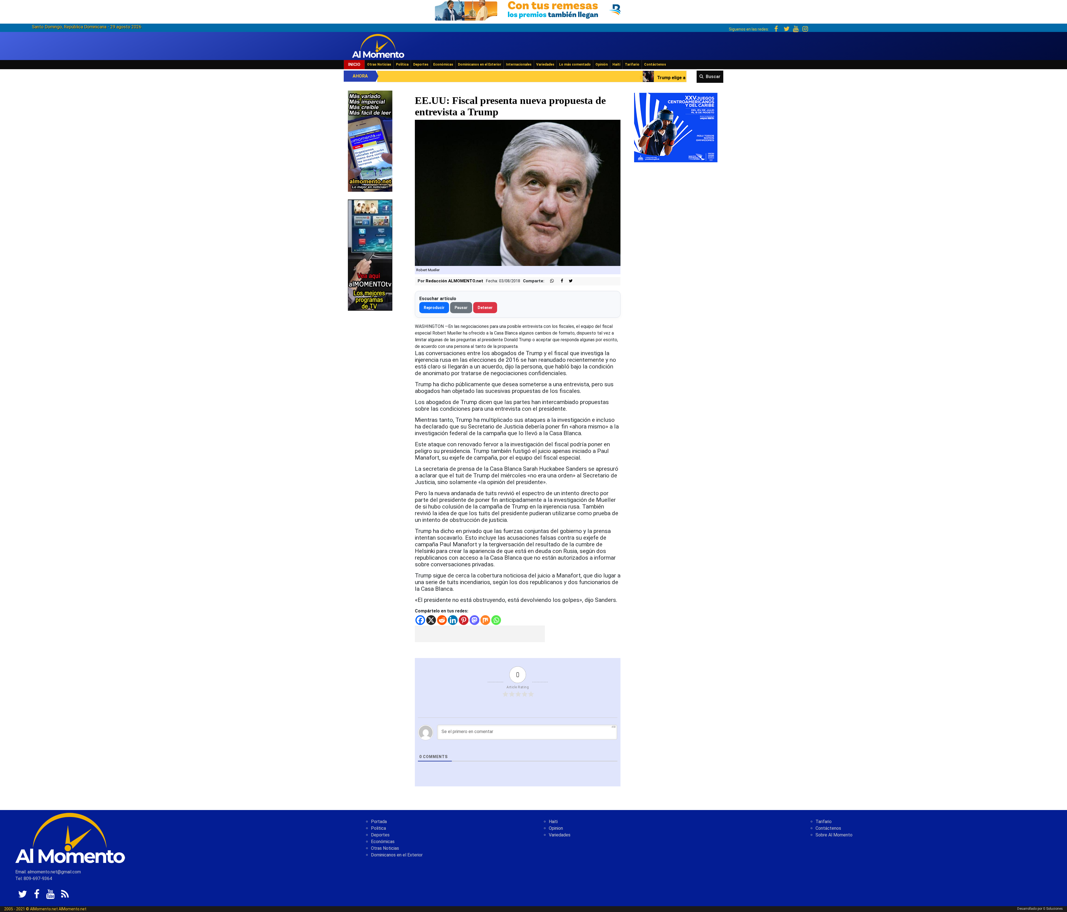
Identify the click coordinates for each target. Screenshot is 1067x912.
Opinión (601, 64)
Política (402, 64)
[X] (431, 620)
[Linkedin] (453, 620)
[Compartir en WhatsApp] (549, 281)
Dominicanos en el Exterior (479, 64)
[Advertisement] (480, 634)
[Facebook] (420, 620)
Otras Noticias (379, 64)
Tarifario (632, 64)
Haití (616, 64)
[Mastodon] (474, 620)
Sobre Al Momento (834, 835)
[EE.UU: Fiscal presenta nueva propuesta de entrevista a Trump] (518, 192)
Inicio (354, 64)
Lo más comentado (575, 64)
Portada (379, 821)
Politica (378, 828)
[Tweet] (568, 281)
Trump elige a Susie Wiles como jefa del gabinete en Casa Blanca (578, 77)
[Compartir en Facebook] (559, 281)
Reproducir (434, 307)
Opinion (556, 828)
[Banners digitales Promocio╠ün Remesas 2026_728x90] (533, 9)
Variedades (545, 64)
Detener (485, 307)
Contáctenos (655, 64)
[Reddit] (442, 620)
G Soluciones (1053, 909)
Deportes (420, 64)
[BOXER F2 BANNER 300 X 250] (675, 127)
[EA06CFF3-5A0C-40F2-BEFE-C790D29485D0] (370, 254)
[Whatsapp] (496, 620)
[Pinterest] (463, 620)
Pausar (461, 307)
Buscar (713, 76)
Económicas (443, 64)
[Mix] (485, 620)
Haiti (553, 821)
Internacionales (519, 64)
